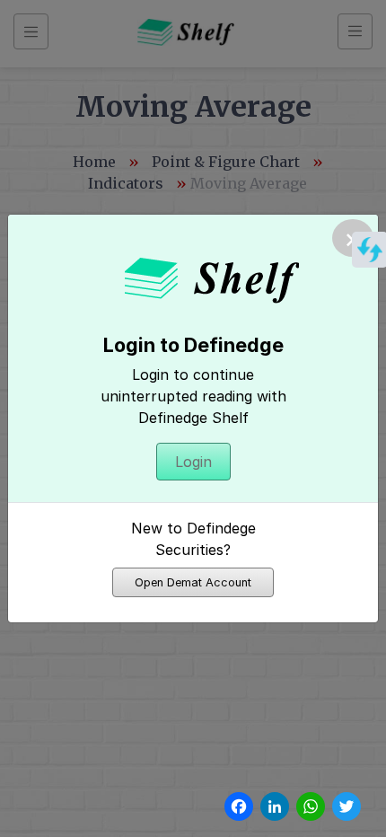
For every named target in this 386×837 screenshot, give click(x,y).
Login (193, 462)
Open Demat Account (193, 582)
